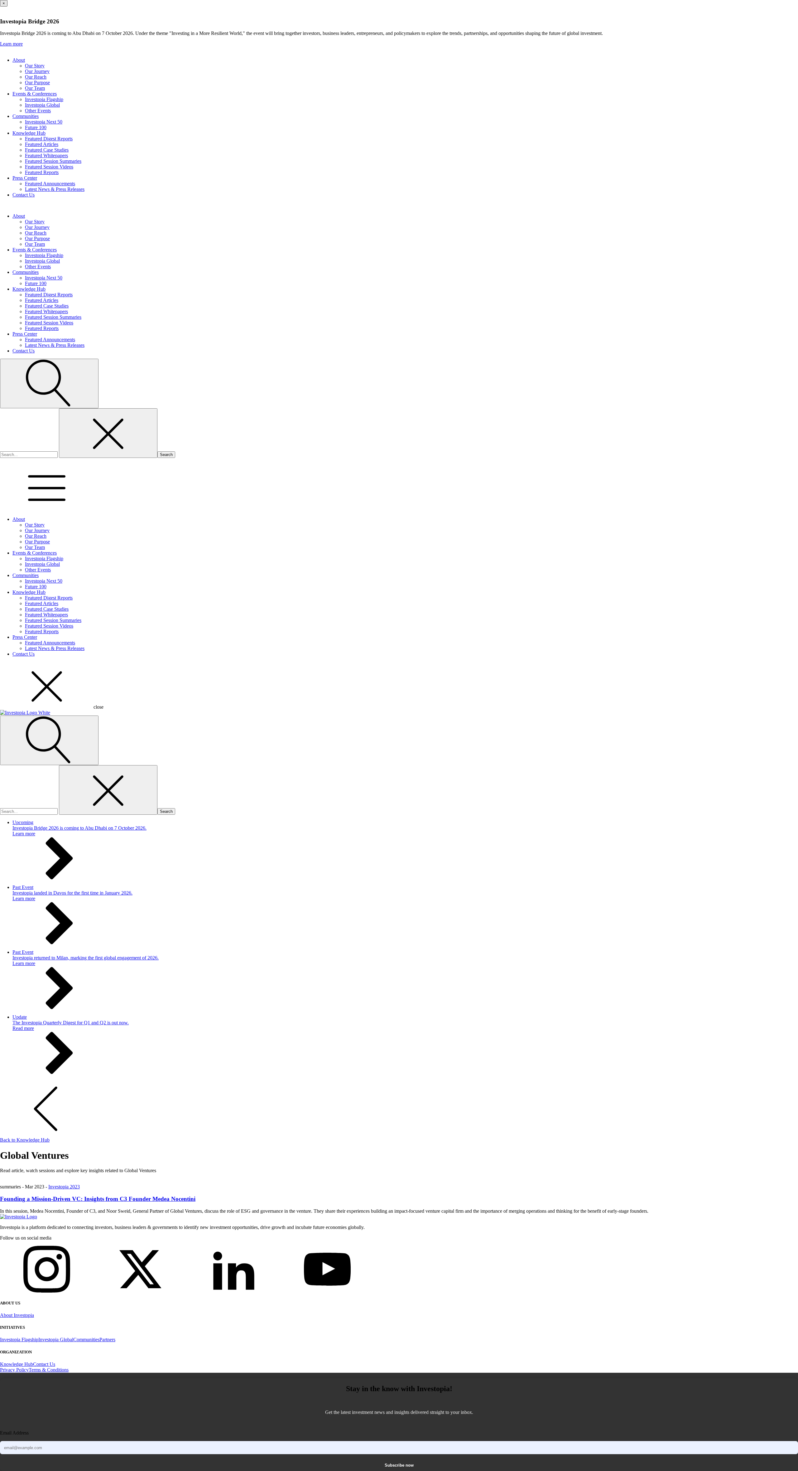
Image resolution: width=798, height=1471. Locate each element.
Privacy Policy (14, 1369)
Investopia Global (42, 105)
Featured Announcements (50, 183)
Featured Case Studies (47, 150)
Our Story (35, 65)
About (18, 60)
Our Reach (35, 77)
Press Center (24, 178)
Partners (107, 1339)
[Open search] (49, 383)
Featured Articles (41, 144)
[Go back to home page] (18, 1216)
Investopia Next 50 (43, 121)
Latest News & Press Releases (54, 189)
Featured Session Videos (49, 166)
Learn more (11, 43)
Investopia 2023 (64, 1186)
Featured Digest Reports (49, 138)
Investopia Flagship (44, 99)
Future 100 (35, 127)
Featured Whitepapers (46, 155)
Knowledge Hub (29, 133)
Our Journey (37, 71)
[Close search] (108, 433)
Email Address (14, 1432)
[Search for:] (29, 454)
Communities (25, 116)
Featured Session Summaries (53, 161)
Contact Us (23, 194)
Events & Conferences (34, 93)
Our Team (35, 88)
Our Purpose (37, 82)
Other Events (38, 110)
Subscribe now (399, 1465)
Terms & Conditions (49, 1369)
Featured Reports (42, 172)
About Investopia (17, 1315)
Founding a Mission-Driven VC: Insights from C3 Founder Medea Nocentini (97, 1199)
